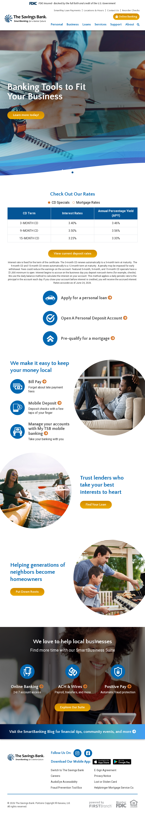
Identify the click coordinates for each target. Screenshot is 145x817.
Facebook (88, 753)
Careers (55, 775)
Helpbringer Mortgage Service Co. (114, 787)
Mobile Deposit (42, 403)
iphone (102, 762)
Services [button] (100, 24)
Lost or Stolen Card (105, 781)
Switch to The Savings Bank (67, 770)
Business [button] (73, 24)
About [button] (129, 24)
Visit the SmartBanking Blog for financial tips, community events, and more (70, 732)
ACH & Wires (70, 686)
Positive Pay (115, 686)
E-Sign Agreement (105, 770)
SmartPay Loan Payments (67, 10)
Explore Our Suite (72, 707)
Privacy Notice (102, 775)
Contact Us (113, 10)
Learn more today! (26, 115)
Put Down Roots (27, 591)
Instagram (77, 753)
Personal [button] (57, 24)
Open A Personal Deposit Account (91, 318)
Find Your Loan (96, 504)
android (122, 762)
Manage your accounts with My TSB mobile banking (48, 429)
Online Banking (128, 16)
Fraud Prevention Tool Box (66, 787)
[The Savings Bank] (26, 18)
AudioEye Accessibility (64, 781)
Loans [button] (87, 24)
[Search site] (138, 25)
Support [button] (116, 24)
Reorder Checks (131, 10)
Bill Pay (34, 382)
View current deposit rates (72, 253)
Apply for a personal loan (84, 298)
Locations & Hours (94, 10)
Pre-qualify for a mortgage (85, 338)
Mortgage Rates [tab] (88, 202)
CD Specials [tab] (61, 202)
